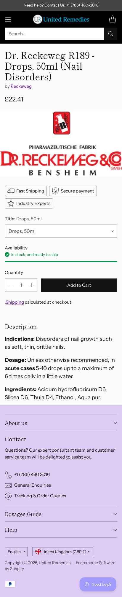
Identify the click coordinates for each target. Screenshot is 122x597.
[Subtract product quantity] (10, 285)
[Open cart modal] (112, 19)
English (14, 551)
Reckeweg (21, 86)
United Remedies (54, 562)
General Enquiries (32, 485)
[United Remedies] (61, 19)
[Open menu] (8, 19)
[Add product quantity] (31, 285)
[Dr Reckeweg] (61, 143)
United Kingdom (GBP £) (64, 551)
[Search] (110, 34)
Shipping (15, 302)
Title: (23, 219)
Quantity (14, 272)
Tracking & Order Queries (40, 496)
